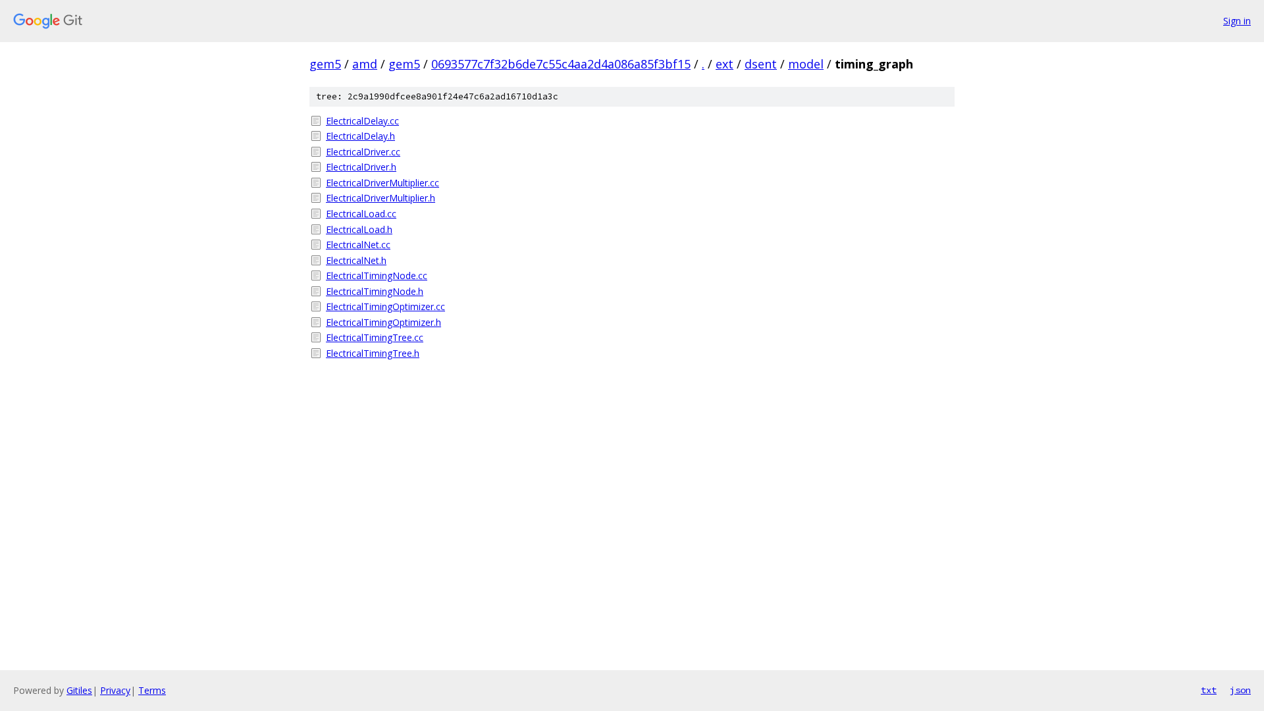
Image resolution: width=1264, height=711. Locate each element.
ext (724, 64)
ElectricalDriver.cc (363, 151)
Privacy (115, 690)
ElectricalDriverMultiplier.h (380, 198)
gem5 (325, 64)
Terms (152, 690)
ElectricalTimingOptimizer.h (383, 322)
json (1240, 690)
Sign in (1237, 20)
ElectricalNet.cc (358, 244)
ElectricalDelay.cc (362, 121)
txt (1209, 690)
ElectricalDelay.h (360, 136)
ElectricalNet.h (356, 260)
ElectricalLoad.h (359, 229)
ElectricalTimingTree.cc (374, 337)
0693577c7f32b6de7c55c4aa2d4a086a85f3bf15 (561, 64)
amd (364, 64)
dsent (761, 64)
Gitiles (79, 690)
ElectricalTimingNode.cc (376, 275)
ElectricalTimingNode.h (374, 291)
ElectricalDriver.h (361, 167)
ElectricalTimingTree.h (372, 353)
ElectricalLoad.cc (361, 213)
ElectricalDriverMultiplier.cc (382, 182)
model (806, 64)
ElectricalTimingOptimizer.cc (385, 306)
